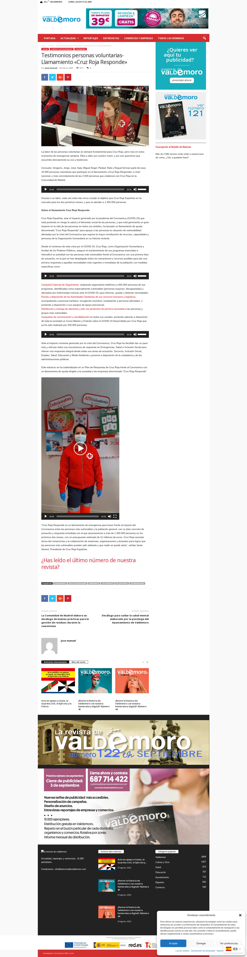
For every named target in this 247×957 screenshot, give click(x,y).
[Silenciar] (135, 189)
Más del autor (79, 662)
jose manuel (51, 68)
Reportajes (91, 38)
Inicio (43, 45)
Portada (49, 38)
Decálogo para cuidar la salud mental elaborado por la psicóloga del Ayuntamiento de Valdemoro (125, 619)
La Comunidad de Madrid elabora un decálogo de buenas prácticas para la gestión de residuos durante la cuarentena (65, 621)
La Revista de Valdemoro (61, 49)
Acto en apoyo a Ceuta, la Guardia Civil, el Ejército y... (132, 861)
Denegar (201, 943)
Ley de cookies (182, 951)
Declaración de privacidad (203, 951)
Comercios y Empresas (138, 38)
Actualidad (68, 38)
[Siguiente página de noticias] (147, 662)
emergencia (94, 583)
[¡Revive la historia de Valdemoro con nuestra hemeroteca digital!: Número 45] (95, 680)
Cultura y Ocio (162, 862)
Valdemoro (81, 49)
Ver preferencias (229, 943)
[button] (240, 915)
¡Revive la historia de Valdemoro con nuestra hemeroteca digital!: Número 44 (131, 705)
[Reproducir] (45, 189)
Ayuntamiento (162, 877)
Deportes (159, 882)
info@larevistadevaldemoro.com (70, 869)
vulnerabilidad (137, 583)
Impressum (222, 951)
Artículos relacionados (55, 662)
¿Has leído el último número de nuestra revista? (88, 563)
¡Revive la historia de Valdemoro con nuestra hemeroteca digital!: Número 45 (94, 705)
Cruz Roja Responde (77, 583)
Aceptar (173, 943)
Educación (160, 872)
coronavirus (60, 583)
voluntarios (122, 583)
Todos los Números (171, 38)
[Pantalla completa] (115, 516)
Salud (51, 45)
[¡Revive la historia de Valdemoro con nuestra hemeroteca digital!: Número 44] (132, 680)
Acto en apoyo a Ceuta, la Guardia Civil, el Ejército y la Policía (56, 703)
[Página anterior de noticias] (143, 662)
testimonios (107, 583)
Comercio (160, 887)
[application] (95, 189)
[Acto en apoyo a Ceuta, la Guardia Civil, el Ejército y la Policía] (58, 680)
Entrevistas (111, 38)
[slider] (142, 189)
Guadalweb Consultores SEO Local (58, 953)
